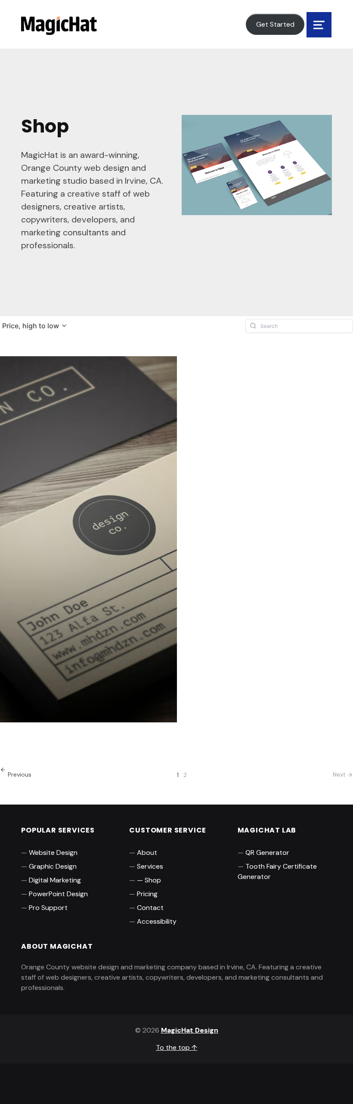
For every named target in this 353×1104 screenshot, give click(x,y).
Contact (150, 907)
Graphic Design (53, 866)
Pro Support (48, 907)
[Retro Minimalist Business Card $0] (39, 556)
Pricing (147, 893)
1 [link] (178, 775)
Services (150, 866)
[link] (15, 775)
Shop (153, 880)
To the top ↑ (176, 1047)
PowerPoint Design (58, 893)
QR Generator (267, 852)
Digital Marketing (55, 880)
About (147, 852)
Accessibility (156, 921)
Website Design (53, 852)
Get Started (275, 24)
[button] (35, 326)
